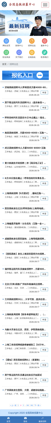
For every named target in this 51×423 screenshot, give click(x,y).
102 (31, 405)
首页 (4, 64)
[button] (4, 23)
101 (28, 405)
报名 (25, 421)
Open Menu (45, 5)
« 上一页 (13, 405)
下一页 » (37, 405)
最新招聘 (42, 421)
